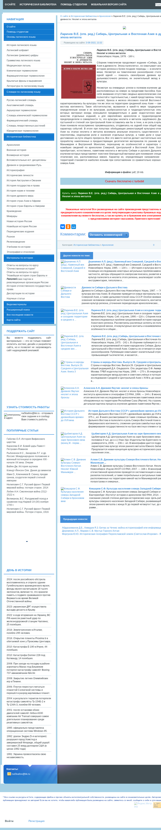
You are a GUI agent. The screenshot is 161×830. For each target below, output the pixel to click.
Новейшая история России (22, 226)
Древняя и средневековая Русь (24, 165)
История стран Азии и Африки (24, 201)
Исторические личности (20, 175)
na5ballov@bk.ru (21, 774)
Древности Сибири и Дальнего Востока (104, 287)
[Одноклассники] (68, 226)
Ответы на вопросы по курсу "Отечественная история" (22, 267)
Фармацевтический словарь (22, 120)
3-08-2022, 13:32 (94, 42)
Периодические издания (20, 231)
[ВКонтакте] (62, 226)
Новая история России (19, 221)
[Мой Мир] (73, 226)
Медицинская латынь (19, 65)
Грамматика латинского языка (23, 60)
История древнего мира (20, 195)
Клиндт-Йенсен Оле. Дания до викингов (29, 470)
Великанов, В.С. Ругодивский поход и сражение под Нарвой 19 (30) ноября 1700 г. (27, 501)
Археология (107, 245)
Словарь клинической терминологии (27, 115)
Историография (16, 170)
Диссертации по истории (21, 293)
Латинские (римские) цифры (22, 55)
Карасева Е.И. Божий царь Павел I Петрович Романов (26, 448)
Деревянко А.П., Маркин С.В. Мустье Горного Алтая (90, 531)
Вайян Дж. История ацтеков (22, 466)
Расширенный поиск (18, 309)
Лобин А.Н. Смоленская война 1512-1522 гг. (27, 493)
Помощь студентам (17, 31)
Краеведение (14, 211)
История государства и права (23, 185)
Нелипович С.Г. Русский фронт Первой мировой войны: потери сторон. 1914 (28, 486)
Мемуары (12, 216)
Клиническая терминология (22, 70)
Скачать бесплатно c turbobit (124, 181)
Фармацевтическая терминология (26, 75)
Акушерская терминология (22, 110)
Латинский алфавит (18, 50)
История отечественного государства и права (29, 288)
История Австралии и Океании (24, 180)
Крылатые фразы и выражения (24, 81)
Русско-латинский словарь (21, 100)
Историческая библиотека (86, 245)
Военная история (16, 150)
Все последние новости (20, 314)
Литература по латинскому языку (25, 86)
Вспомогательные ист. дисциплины (26, 160)
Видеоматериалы (17, 304)
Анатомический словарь (20, 105)
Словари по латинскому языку (23, 92)
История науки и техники (21, 190)
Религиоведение (16, 241)
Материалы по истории (20, 258)
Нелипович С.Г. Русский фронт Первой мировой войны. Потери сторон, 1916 (28, 510)
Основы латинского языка (21, 37)
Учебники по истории (18, 247)
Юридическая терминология (22, 130)
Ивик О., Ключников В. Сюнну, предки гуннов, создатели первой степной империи (27, 477)
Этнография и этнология (21, 252)
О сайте (11, 26)
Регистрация (36, 821)
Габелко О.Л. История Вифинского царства (26, 440)
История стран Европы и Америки (26, 206)
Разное (11, 236)
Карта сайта (13, 320)
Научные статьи (16, 298)
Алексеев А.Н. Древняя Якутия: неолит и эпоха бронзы (116, 388)
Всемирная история (18, 155)
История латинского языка (22, 45)
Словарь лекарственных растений (26, 125)
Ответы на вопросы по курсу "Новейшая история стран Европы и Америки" (27, 274)
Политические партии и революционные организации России (27, 281)
